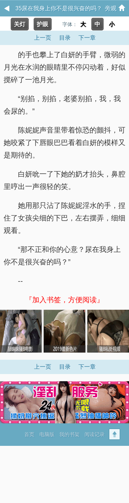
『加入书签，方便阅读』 (64, 300)
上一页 (42, 38)
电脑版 (46, 434)
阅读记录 (95, 434)
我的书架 (69, 434)
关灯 (19, 24)
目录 (65, 38)
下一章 (87, 38)
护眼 (42, 24)
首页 (29, 434)
